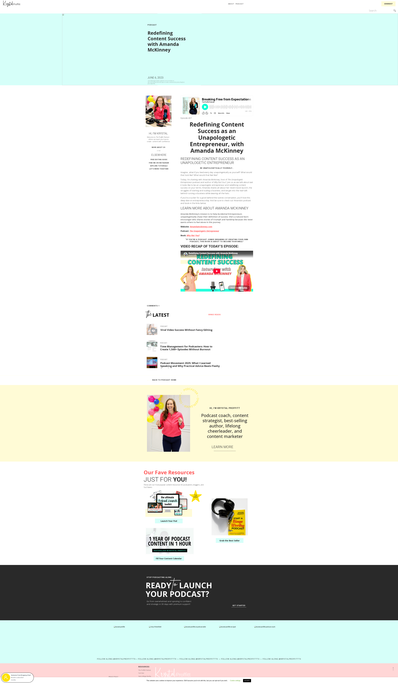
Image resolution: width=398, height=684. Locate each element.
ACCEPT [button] (247, 680)
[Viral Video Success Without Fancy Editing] (152, 329)
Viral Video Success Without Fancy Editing (186, 330)
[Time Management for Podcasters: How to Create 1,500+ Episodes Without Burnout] (152, 346)
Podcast (152, 25)
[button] (21, 675)
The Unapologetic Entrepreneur (205, 231)
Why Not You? (193, 235)
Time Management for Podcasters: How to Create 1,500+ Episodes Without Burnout (186, 348)
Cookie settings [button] (235, 680)
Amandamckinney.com (201, 226)
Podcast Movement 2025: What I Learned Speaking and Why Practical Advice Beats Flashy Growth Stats (190, 365)
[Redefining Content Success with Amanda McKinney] (230, 49)
